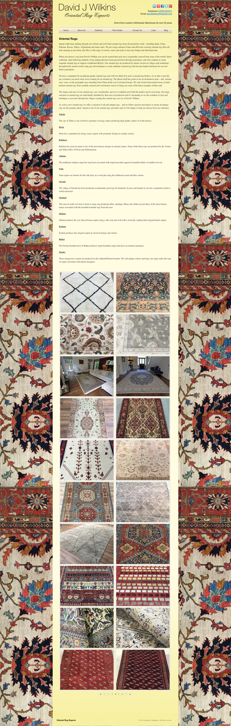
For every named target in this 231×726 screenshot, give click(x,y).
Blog (166, 30)
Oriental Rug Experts (66, 720)
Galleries (98, 30)
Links (153, 30)
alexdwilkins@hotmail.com (159, 14)
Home (65, 30)
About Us (81, 30)
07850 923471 (165, 11)
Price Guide (117, 30)
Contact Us (137, 30)
